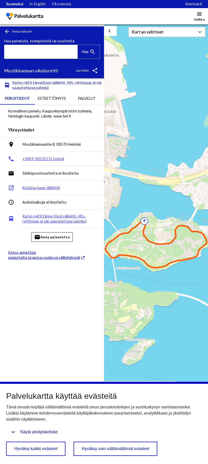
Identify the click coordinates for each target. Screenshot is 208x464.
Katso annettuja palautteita (44, 255)
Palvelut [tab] (87, 98)
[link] (14, 4)
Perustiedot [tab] (17, 98)
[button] (167, 32)
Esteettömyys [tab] (52, 98)
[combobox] (41, 52)
